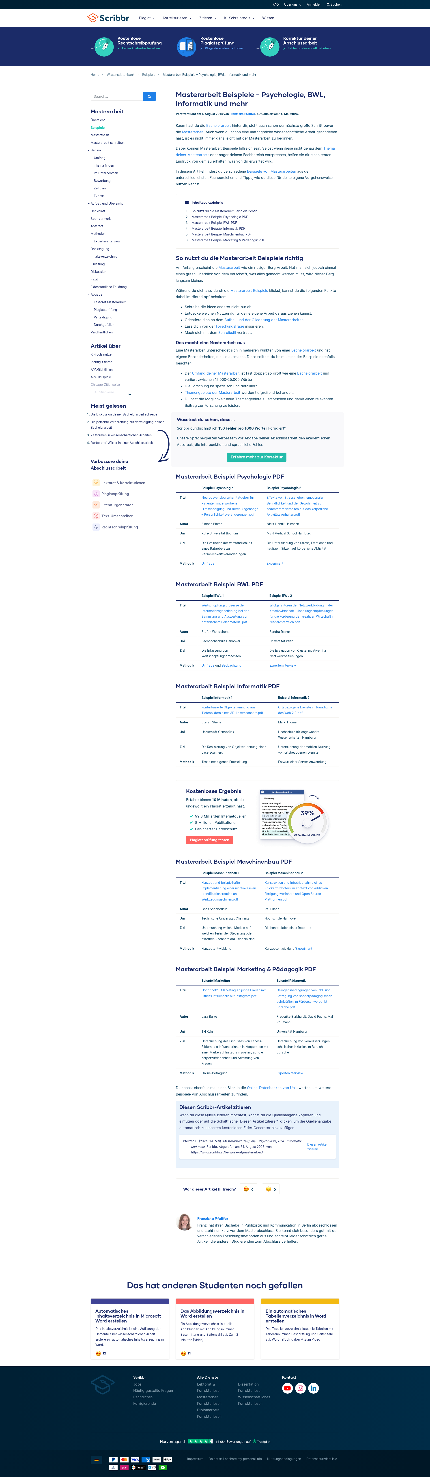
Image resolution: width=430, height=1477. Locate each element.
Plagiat (145, 18)
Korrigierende (144, 1403)
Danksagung (100, 249)
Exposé (99, 196)
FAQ (276, 4)
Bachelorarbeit (218, 125)
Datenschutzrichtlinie (321, 1459)
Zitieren (206, 18)
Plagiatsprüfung (105, 310)
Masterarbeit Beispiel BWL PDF (214, 223)
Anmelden (314, 4)
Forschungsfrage (230, 326)
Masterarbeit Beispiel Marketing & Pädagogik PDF (228, 240)
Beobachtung (231, 665)
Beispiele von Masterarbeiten (271, 171)
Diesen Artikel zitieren (317, 1146)
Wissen (268, 18)
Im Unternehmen (106, 173)
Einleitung (98, 264)
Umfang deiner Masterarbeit (216, 373)
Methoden (98, 233)
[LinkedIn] (313, 1388)
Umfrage (208, 563)
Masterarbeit (193, 132)
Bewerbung (102, 180)
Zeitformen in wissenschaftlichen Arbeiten (121, 435)
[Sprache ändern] (96, 1460)
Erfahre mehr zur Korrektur (257, 457)
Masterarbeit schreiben (108, 142)
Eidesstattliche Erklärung (109, 287)
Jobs (137, 1384)
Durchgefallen (104, 324)
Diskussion (98, 271)
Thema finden (104, 165)
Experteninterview (107, 241)
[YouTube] (287, 1388)
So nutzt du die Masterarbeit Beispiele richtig (225, 211)
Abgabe (96, 294)
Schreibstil (227, 332)
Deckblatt (98, 211)
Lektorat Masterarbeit (110, 302)
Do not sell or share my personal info (235, 1459)
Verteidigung (103, 317)
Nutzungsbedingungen (284, 1459)
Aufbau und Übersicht (107, 203)
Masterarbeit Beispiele (249, 290)
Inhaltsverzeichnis (104, 256)
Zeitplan (100, 188)
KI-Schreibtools (237, 18)
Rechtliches (143, 1397)
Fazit (94, 279)
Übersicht (98, 120)
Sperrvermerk (101, 218)
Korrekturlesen (175, 18)
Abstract (97, 226)
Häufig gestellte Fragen (153, 1390)
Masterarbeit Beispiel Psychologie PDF (220, 217)
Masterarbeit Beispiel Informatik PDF (218, 228)
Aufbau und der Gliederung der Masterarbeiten (263, 320)
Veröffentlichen (102, 332)
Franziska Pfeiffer (242, 114)
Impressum (195, 1459)
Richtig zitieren (101, 362)
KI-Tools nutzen (102, 354)
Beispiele (98, 127)
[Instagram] (300, 1388)
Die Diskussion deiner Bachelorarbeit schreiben (125, 414)
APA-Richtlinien (102, 369)
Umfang (99, 158)
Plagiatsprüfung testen (209, 840)
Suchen (336, 4)
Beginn (96, 150)
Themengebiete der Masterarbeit (212, 392)
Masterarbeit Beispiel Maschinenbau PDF (222, 234)
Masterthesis (100, 135)
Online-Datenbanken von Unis (272, 1087)
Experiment (275, 563)
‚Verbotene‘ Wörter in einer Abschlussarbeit (122, 443)
